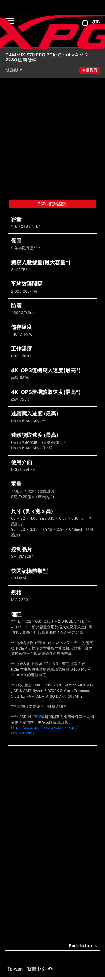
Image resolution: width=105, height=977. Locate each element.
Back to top (80, 945)
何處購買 (89, 70)
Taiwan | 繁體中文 (27, 969)
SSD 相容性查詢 (52, 203)
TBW (37, 717)
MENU (12, 70)
